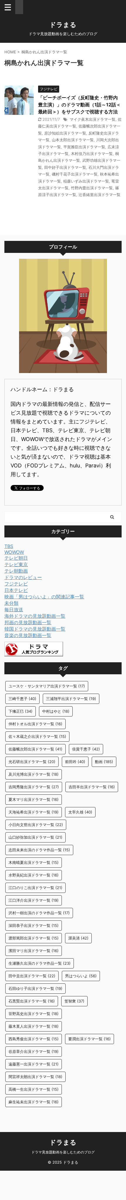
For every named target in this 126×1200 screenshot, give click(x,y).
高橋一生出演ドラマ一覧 (33, 1089)
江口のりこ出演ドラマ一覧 (35, 887)
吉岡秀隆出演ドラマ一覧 (33, 786)
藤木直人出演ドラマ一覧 (33, 1026)
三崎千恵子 (22, 698)
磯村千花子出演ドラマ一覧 (75, 174)
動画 (104, 761)
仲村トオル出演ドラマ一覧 (35, 723)
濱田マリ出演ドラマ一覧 (33, 950)
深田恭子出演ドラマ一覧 (33, 925)
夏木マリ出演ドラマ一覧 (33, 799)
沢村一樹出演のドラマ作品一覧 (39, 912)
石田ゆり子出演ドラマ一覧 (35, 988)
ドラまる (63, 24)
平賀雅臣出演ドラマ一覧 (84, 146)
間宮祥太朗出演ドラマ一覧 (35, 1076)
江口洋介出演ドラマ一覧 (33, 900)
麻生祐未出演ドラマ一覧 (33, 1101)
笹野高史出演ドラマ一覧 (33, 1013)
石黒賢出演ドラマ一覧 (31, 1001)
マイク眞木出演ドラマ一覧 (92, 119)
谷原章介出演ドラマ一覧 (33, 1051)
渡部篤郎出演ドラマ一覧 (33, 938)
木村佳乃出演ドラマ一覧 (92, 153)
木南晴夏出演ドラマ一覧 (33, 862)
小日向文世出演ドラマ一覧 (35, 824)
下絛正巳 (20, 711)
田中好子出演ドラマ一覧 (65, 167)
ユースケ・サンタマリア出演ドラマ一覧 (46, 686)
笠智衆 (74, 1001)
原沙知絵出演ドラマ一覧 (65, 133)
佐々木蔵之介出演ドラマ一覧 (37, 736)
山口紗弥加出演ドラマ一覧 (35, 837)
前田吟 (75, 761)
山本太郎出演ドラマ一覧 (73, 139)
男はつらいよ (81, 975)
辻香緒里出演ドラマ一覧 (99, 194)
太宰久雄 (80, 812)
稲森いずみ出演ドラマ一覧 (86, 181)
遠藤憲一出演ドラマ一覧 (33, 1064)
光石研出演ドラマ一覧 (31, 761)
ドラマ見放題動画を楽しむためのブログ (63, 1152)
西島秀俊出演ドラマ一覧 (33, 1038)
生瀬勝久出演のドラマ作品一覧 (39, 963)
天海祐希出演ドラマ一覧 (33, 812)
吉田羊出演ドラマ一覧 (92, 786)
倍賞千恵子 (86, 749)
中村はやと (55, 711)
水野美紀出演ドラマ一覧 (33, 875)
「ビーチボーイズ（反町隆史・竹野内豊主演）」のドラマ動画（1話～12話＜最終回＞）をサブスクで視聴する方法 (79, 105)
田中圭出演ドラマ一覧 (31, 975)
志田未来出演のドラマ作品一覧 (39, 849)
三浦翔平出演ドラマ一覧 (71, 698)
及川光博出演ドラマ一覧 (33, 774)
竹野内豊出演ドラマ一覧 (92, 187)
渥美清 (78, 938)
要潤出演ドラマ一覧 (89, 1038)
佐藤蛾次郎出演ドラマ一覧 (35, 749)
